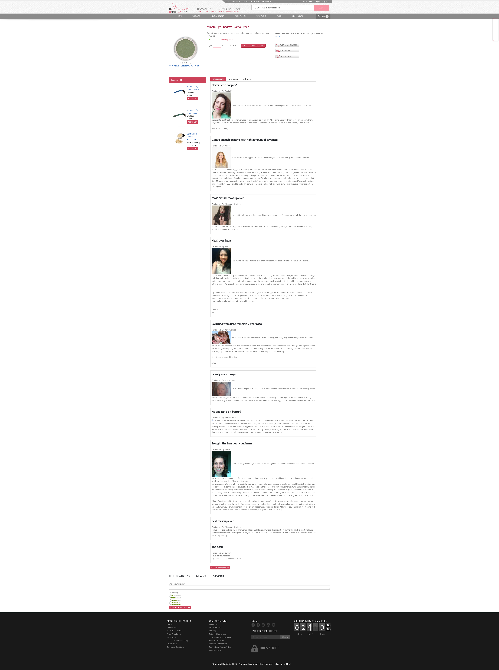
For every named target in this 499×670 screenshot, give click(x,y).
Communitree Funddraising (177, 640)
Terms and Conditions (175, 647)
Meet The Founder (174, 631)
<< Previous (174, 66)
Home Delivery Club (216, 640)
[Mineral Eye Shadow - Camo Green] (186, 48)
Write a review (285, 56)
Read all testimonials (220, 567)
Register (325, 1)
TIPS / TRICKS (261, 16)
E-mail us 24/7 (285, 50)
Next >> (198, 66)
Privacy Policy (172, 644)
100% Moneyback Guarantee (220, 637)
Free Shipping (495, 29)
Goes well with (176, 80)
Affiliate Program (215, 650)
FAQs (279, 16)
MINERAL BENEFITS (218, 16)
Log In (317, 1)
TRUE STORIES (240, 16)
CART (324, 16)
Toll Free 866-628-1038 (288, 45)
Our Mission (171, 627)
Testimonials (218, 79)
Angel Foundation (174, 634)
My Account (307, 1)
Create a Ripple (215, 627)
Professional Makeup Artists (220, 647)
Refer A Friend (172, 637)
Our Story (170, 624)
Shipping (212, 631)
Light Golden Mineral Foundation (192, 137)
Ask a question (249, 79)
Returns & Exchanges (217, 634)
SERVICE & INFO (297, 16)
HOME (180, 16)
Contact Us (213, 624)
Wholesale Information (218, 644)
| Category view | (187, 66)
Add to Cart (192, 98)
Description (233, 79)
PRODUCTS (196, 16)
